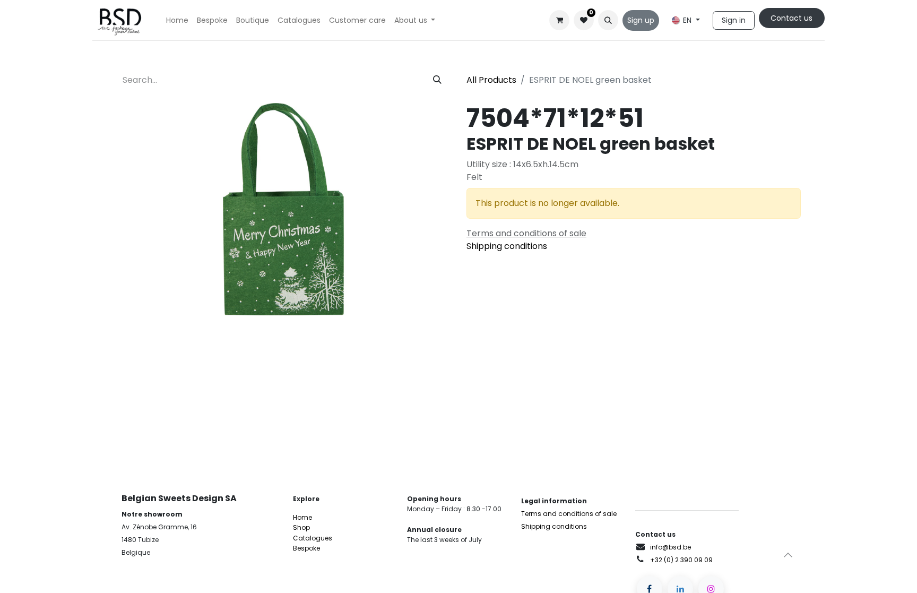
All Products (491, 80)
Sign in (734, 20)
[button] (608, 20)
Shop (301, 527)
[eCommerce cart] (559, 20)
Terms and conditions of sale (569, 513)
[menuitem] (177, 20)
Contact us (791, 18)
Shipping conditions (506, 246)
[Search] (437, 80)
